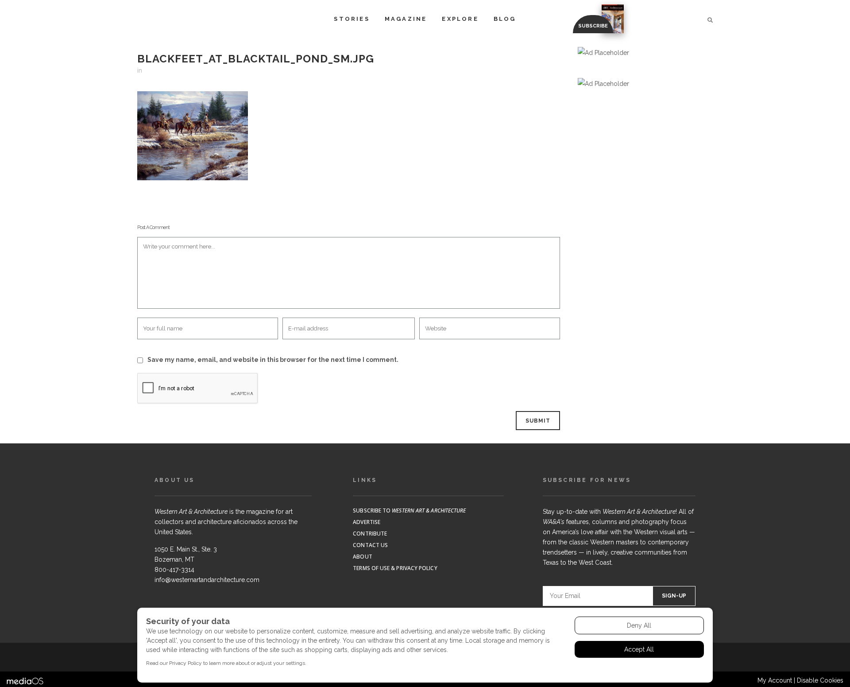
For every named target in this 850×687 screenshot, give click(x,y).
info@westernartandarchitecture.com (207, 579)
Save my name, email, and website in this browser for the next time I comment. (272, 359)
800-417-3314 (174, 569)
